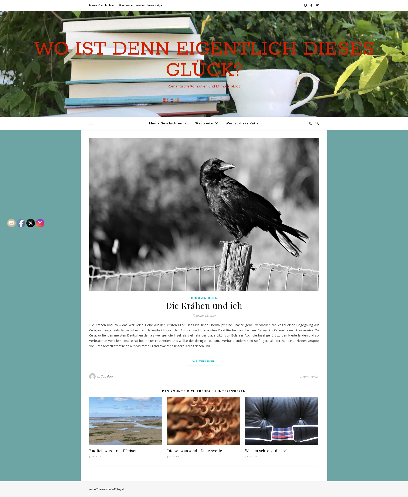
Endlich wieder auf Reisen (113, 450)
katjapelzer (105, 376)
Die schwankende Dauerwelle (194, 450)
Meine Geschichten (102, 5)
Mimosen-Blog (204, 298)
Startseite (126, 5)
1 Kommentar (309, 376)
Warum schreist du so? (266, 450)
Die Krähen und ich (204, 305)
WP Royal (118, 489)
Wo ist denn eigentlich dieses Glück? (204, 60)
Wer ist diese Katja (149, 5)
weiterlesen (204, 361)
